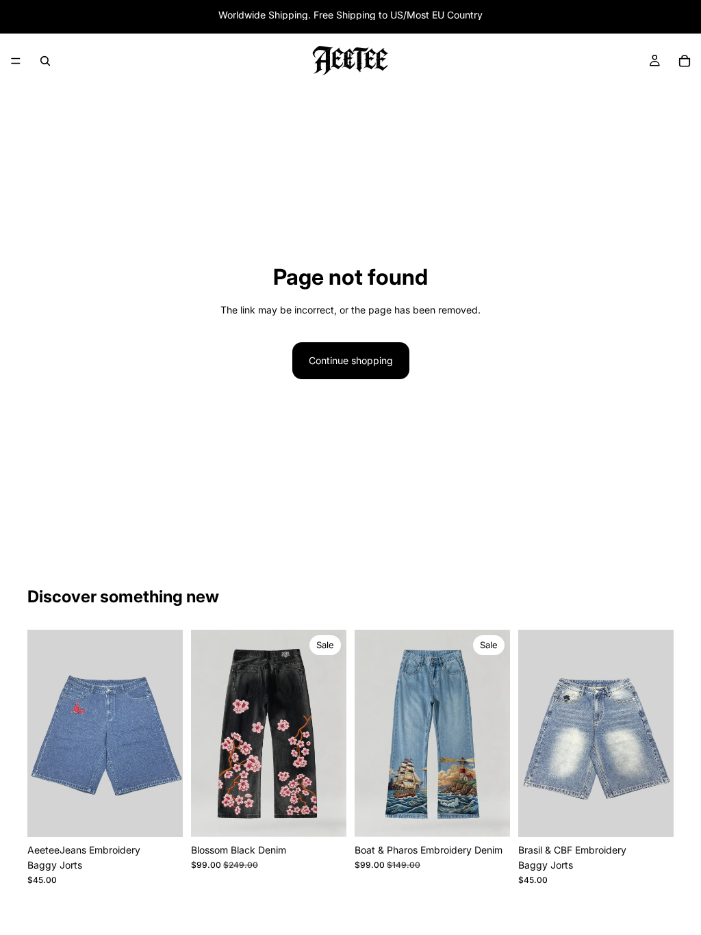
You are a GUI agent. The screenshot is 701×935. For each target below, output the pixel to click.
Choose (173, 815)
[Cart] (685, 61)
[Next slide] (168, 733)
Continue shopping (351, 360)
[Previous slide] (42, 733)
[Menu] (15, 61)
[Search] (45, 61)
